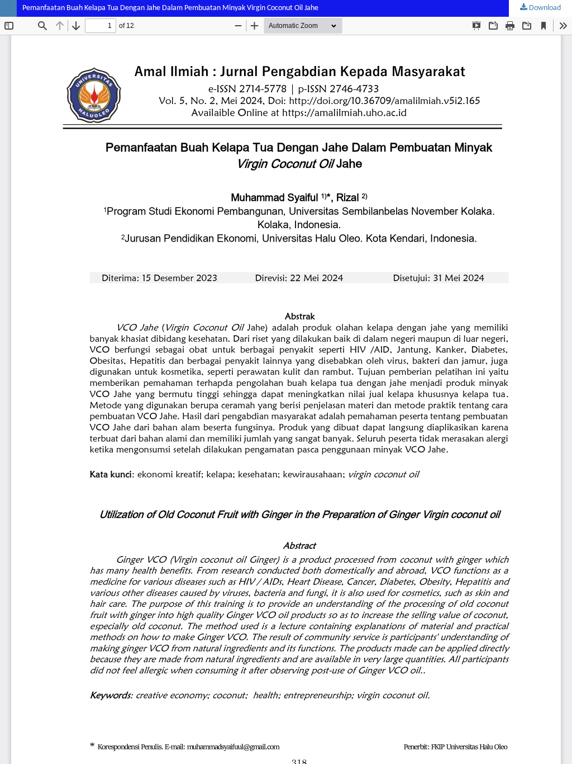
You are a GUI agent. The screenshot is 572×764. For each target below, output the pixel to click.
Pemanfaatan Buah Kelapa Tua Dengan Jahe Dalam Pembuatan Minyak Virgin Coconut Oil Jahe (170, 8)
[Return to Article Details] (8, 8)
